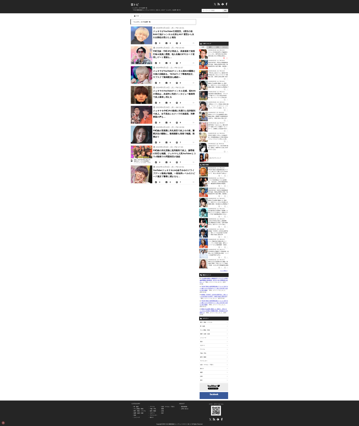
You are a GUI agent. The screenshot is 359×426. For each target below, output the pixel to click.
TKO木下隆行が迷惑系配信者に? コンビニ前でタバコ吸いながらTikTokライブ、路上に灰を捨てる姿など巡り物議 (214, 288)
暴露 (201, 372)
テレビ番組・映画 (205, 330)
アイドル (202, 349)
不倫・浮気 (203, 353)
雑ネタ (202, 368)
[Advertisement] (214, 30)
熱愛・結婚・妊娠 (205, 334)
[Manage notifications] (3, 422)
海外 (201, 380)
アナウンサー (203, 361)
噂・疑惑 (202, 326)
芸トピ (135, 4)
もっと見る (224, 270)
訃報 (201, 376)
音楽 (201, 341)
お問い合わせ (184, 408)
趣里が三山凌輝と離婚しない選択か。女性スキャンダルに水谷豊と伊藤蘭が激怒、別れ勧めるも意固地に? (214, 310)
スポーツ (202, 345)
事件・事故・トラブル (206, 322)
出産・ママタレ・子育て (206, 364)
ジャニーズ (203, 337)
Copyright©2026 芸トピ (179, 424)
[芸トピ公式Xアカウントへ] (210, 419)
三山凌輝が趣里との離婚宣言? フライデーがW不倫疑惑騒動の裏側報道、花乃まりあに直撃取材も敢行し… (214, 280)
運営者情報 (184, 406)
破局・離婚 (203, 357)
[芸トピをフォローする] (215, 4)
